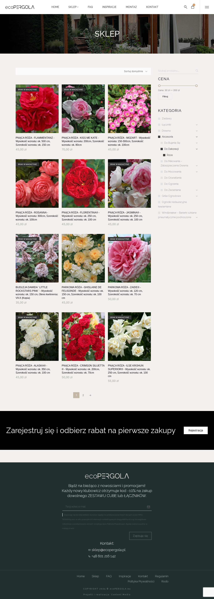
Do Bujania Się (172, 142)
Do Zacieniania (172, 189)
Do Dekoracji (171, 148)
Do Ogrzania (171, 183)
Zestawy (167, 118)
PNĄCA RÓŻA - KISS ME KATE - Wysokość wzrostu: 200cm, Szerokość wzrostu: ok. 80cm (83, 141)
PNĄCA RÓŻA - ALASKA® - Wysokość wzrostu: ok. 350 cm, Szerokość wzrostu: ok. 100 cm (33, 369)
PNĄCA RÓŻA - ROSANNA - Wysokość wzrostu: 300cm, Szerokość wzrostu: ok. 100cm (37, 216)
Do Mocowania (172, 171)
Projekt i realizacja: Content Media (107, 595)
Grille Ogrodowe (171, 195)
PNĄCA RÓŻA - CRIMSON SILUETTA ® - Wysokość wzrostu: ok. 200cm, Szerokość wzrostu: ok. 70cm (83, 369)
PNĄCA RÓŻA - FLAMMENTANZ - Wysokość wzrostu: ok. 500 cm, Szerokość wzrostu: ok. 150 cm (35, 141)
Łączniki (166, 124)
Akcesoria (167, 136)
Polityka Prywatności (116, 524)
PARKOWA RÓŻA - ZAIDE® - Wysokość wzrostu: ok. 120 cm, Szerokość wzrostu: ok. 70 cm (125, 291)
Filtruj (165, 96)
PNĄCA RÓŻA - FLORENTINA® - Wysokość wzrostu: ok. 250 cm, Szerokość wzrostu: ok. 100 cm (80, 216)
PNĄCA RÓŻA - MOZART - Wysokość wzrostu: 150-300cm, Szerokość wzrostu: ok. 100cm (129, 141)
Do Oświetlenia (172, 177)
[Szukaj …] (185, 7)
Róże (170, 155)
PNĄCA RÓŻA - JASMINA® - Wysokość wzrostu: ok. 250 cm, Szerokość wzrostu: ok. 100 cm (125, 216)
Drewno (166, 130)
